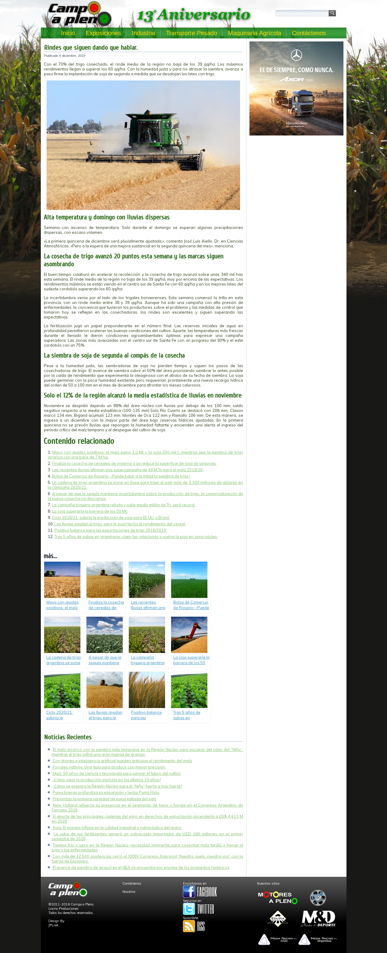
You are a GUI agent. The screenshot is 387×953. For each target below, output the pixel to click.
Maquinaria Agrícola (254, 33)
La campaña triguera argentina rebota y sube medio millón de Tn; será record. (123, 504)
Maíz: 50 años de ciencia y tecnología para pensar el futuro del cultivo (117, 773)
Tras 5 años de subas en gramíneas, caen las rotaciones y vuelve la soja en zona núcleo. (136, 536)
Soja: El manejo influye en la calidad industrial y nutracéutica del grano (117, 827)
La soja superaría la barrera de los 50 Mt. (90, 511)
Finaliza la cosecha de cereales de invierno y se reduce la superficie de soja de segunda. (134, 463)
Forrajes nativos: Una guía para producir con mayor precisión (109, 767)
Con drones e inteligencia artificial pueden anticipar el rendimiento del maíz (122, 760)
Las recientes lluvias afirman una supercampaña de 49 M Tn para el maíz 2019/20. (127, 469)
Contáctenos (309, 33)
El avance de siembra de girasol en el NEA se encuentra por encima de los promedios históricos (141, 867)
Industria (143, 33)
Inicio (68, 33)
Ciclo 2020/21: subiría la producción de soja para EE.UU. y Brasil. (111, 517)
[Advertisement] (296, 180)
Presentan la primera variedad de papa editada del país (104, 798)
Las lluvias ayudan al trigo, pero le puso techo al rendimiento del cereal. (120, 523)
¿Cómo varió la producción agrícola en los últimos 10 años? (107, 779)
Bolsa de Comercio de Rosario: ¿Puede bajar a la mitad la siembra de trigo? (121, 476)
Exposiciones (103, 33)
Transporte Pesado (191, 33)
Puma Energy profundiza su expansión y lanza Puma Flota (106, 792)
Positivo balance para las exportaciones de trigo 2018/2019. (110, 530)
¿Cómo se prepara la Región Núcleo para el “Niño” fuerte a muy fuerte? (117, 786)
